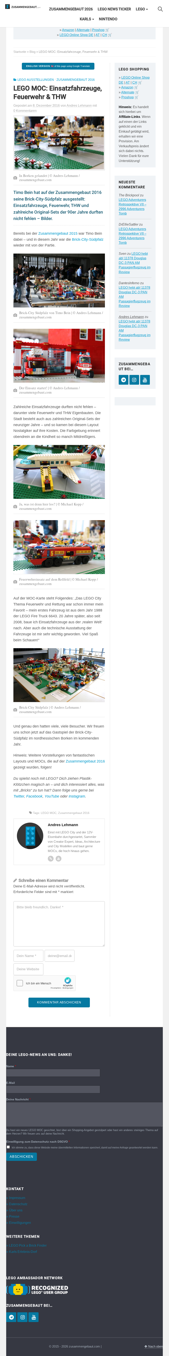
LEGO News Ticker (114, 9)
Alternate (83, 30)
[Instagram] (134, 380)
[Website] (51, 859)
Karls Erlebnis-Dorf (23, 1251)
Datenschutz (18, 1204)
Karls (85, 19)
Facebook (34, 796)
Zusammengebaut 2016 (75, 79)
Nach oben (155, 1346)
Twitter (18, 796)
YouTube (52, 796)
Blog (32, 51)
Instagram (77, 796)
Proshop (98, 30)
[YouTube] (145, 380)
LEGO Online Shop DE (76, 35)
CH (104, 35)
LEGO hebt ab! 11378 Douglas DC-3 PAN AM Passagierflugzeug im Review (134, 263)
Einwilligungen (20, 1222)
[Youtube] (58, 859)
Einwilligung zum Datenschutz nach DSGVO (38, 1141)
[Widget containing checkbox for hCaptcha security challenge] (44, 983)
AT (98, 35)
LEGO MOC (48, 813)
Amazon (68, 30)
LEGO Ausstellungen (36, 79)
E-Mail (10, 1082)
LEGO (140, 9)
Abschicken (21, 1156)
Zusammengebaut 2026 (71, 9)
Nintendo (108, 19)
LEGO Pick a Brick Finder (28, 1245)
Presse (14, 1216)
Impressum (17, 1198)
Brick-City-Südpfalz (87, 239)
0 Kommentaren (25, 110)
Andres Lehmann (131, 317)
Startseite (19, 51)
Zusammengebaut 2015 (57, 233)
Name (11, 1066)
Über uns (15, 1210)
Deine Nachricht (18, 1099)
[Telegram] (123, 380)
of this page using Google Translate (58, 66)
